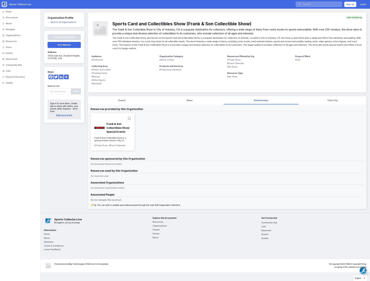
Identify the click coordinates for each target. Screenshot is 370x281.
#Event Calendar (235, 63)
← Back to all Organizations (62, 22)
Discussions (10, 17)
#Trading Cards (99, 73)
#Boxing (95, 76)
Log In (363, 4)
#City (297, 60)
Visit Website (64, 45)
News (155, 237)
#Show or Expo (166, 60)
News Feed (9, 59)
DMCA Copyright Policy (356, 264)
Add (76, 91)
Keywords (266, 230)
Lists (6, 71)
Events (7, 53)
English (358, 278)
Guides (7, 83)
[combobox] (360, 278)
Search (264, 234)
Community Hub (12, 65)
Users (7, 47)
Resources (9, 41)
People (156, 229)
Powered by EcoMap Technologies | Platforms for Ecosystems (81, 264)
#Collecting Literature (170, 69)
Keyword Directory (13, 77)
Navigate (8, 29)
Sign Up (350, 4)
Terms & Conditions (54, 245)
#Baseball (96, 83)
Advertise (48, 242)
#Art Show (232, 66)
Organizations (11, 35)
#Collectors (97, 60)
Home (7, 11)
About (7, 23)
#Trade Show (234, 60)
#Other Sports (98, 80)
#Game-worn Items (101, 69)
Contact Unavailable (64, 37)
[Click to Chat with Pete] (363, 270)
